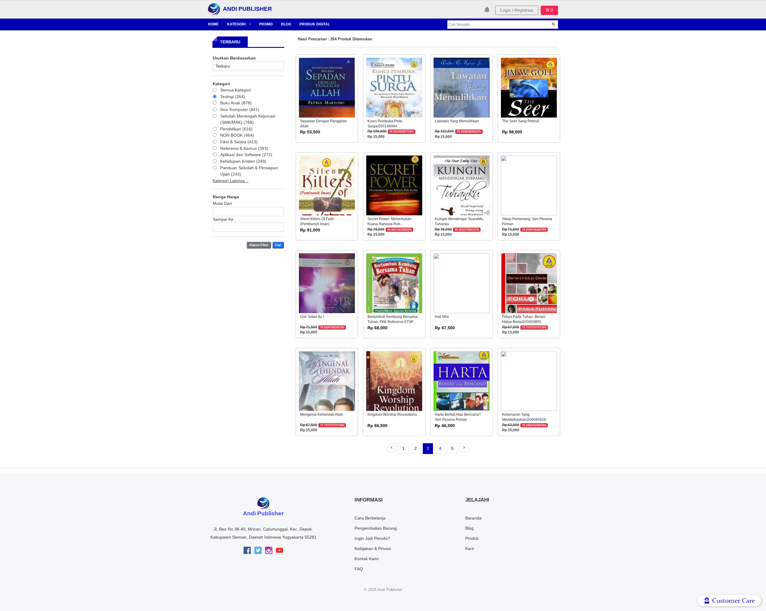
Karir (469, 548)
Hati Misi (442, 317)
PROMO (266, 24)
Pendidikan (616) (236, 129)
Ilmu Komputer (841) (239, 109)
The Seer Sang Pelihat (520, 121)
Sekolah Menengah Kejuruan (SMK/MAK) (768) (247, 119)
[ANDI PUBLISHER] (214, 9)
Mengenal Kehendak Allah (321, 414)
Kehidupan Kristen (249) (243, 161)
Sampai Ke (223, 219)
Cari (278, 245)
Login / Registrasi (516, 10)
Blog (469, 528)
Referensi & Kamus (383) (244, 148)
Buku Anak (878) (236, 102)
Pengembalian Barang (376, 528)
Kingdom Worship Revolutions (392, 414)
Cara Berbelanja (370, 518)
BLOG (286, 24)
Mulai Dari (222, 203)
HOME (213, 24)
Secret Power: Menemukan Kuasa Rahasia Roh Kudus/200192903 (389, 224)
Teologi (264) (232, 96)
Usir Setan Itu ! (312, 317)
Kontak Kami (367, 558)
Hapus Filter (258, 245)
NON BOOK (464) (237, 135)
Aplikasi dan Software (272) (246, 154)
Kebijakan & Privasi (373, 548)
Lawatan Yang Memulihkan (457, 121)
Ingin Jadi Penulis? (372, 538)
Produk (472, 538)
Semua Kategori (235, 90)
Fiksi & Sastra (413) (239, 141)
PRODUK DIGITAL (315, 24)
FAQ (359, 568)
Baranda (473, 518)
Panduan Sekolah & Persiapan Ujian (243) (249, 171)
